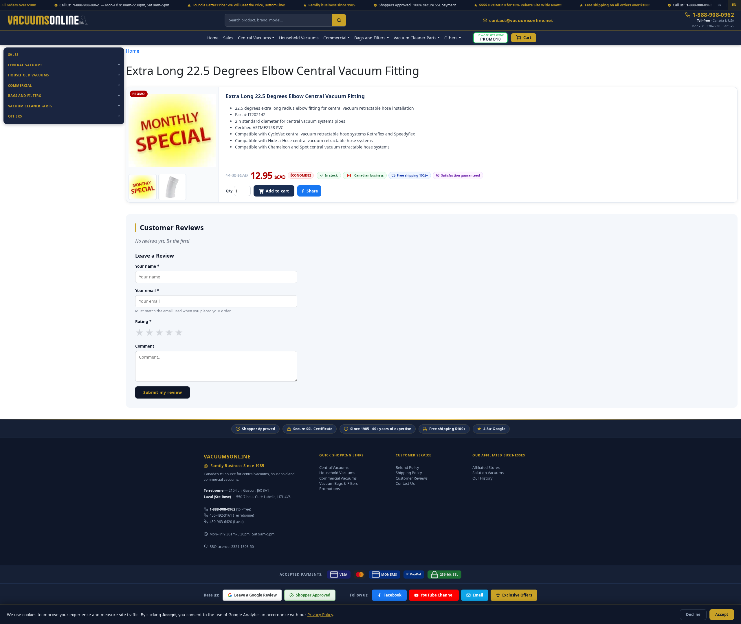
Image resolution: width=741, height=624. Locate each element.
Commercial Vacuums (338, 478)
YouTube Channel (437, 595)
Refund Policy (407, 467)
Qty (229, 190)
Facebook (392, 595)
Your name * (147, 266)
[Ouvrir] (118, 64)
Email (478, 595)
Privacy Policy (320, 614)
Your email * (147, 290)
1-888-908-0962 (713, 15)
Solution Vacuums (488, 472)
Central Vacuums (25, 65)
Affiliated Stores (486, 467)
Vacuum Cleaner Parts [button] (415, 38)
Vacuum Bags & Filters (338, 483)
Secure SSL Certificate (312, 428)
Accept (721, 614)
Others (15, 116)
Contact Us (405, 483)
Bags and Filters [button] (370, 38)
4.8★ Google (494, 428)
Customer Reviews (412, 478)
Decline (693, 614)
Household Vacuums (299, 38)
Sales (228, 38)
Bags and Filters (24, 95)
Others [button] (451, 38)
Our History (482, 478)
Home (213, 38)
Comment (144, 346)
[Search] (339, 20)
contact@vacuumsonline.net (521, 20)
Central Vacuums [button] (254, 38)
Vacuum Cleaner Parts (30, 106)
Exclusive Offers (517, 595)
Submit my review (162, 392)
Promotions (329, 488)
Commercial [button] (334, 38)
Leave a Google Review (255, 595)
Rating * (143, 321)
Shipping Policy (409, 472)
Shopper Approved (258, 428)
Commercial (20, 85)
